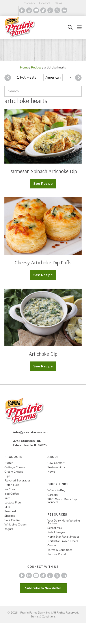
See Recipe (44, 184)
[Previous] (7, 77)
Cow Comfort (56, 463)
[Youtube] (36, 10)
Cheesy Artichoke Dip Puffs (43, 262)
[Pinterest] (50, 10)
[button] (70, 27)
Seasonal (10, 511)
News (58, 3)
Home (24, 67)
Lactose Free (12, 503)
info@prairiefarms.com (30, 432)
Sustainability (56, 467)
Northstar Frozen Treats (62, 541)
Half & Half (11, 485)
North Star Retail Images (63, 537)
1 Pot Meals (26, 77)
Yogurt (8, 529)
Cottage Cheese (14, 467)
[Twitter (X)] (57, 10)
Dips (7, 476)
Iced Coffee (11, 494)
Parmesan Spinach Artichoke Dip (43, 171)
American (53, 77)
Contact (44, 3)
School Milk (54, 528)
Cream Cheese (13, 472)
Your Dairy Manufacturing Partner (63, 522)
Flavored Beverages (17, 481)
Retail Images (56, 532)
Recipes (36, 67)
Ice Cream (10, 489)
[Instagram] (29, 10)
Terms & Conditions (59, 550)
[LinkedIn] (64, 10)
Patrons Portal (56, 554)
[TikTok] (43, 10)
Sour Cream (12, 520)
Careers (29, 3)
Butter (8, 463)
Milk (7, 507)
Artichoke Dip (43, 353)
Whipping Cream (15, 525)
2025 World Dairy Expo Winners (62, 500)
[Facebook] (22, 10)
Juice (7, 498)
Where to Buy (56, 490)
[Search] (77, 91)
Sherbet (9, 516)
